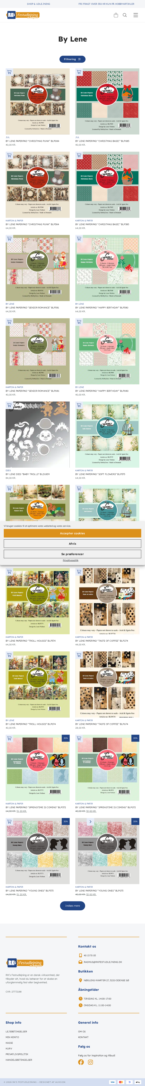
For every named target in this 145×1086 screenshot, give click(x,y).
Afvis (72, 543)
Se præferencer (72, 554)
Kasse (9, 1042)
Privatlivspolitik (70, 560)
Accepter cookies (72, 533)
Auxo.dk (60, 1082)
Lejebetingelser (16, 1031)
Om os (82, 1031)
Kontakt (83, 1037)
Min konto (12, 1037)
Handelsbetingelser (19, 1059)
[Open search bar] (125, 15)
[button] (135, 15)
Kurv (9, 1048)
